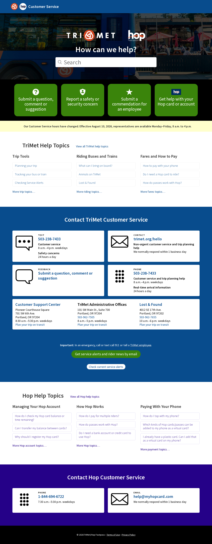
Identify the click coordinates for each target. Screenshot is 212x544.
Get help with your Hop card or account (176, 101)
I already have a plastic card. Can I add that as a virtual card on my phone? (169, 438)
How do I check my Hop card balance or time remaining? (39, 418)
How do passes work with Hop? (162, 183)
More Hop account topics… (29, 445)
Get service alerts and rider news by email (106, 354)
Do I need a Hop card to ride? (161, 174)
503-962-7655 (147, 317)
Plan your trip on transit (30, 324)
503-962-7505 (86, 317)
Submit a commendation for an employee (129, 104)
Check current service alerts (106, 367)
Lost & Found (87, 183)
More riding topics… (89, 192)
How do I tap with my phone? (161, 416)
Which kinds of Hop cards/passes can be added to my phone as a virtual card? (168, 426)
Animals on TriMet (90, 174)
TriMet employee (140, 345)
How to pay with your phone (160, 166)
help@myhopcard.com (153, 496)
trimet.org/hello (147, 238)
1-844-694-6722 (51, 496)
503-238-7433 (49, 238)
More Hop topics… (88, 445)
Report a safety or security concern (82, 101)
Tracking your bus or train (30, 174)
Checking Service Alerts (29, 183)
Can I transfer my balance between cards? (41, 428)
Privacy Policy (128, 534)
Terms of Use (113, 534)
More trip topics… (23, 192)
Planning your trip (26, 166)
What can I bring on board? (95, 166)
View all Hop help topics (84, 396)
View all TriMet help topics (92, 146)
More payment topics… (155, 449)
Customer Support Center (37, 304)
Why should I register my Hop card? (37, 437)
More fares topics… (152, 192)
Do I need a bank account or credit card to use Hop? (105, 435)
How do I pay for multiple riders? (99, 416)
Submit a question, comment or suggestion (35, 104)
